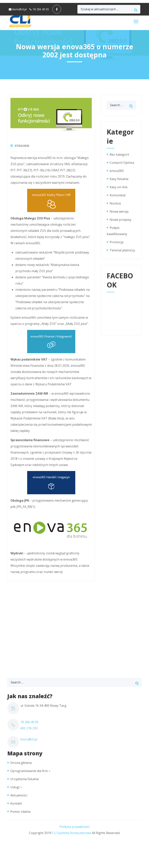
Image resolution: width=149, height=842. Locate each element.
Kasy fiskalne (119, 179)
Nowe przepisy (120, 219)
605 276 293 (29, 728)
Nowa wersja (119, 211)
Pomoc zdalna (20, 811)
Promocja (116, 242)
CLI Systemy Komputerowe (71, 833)
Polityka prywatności (75, 827)
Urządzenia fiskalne (24, 779)
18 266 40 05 (41, 9)
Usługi (15, 787)
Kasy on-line (118, 187)
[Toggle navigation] (136, 21)
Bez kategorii (119, 154)
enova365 (117, 171)
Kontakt (16, 803)
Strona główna (21, 763)
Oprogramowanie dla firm (29, 771)
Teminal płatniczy (122, 250)
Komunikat (118, 195)
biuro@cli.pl (19, 9)
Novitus (115, 203)
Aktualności (18, 795)
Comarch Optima (122, 162)
